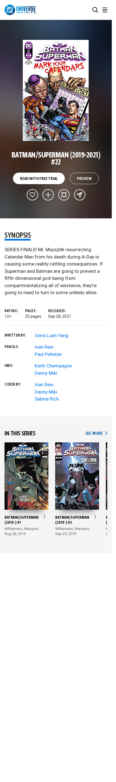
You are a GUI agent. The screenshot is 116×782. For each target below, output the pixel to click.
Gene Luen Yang (51, 335)
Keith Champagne (53, 366)
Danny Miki (46, 373)
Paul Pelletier (48, 354)
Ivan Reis (44, 347)
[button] (95, 9)
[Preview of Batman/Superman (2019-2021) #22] (56, 90)
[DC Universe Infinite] (20, 9)
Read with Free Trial (39, 178)
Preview (84, 178)
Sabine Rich (47, 399)
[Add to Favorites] (32, 194)
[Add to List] (48, 194)
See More (96, 433)
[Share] (79, 194)
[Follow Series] (64, 194)
